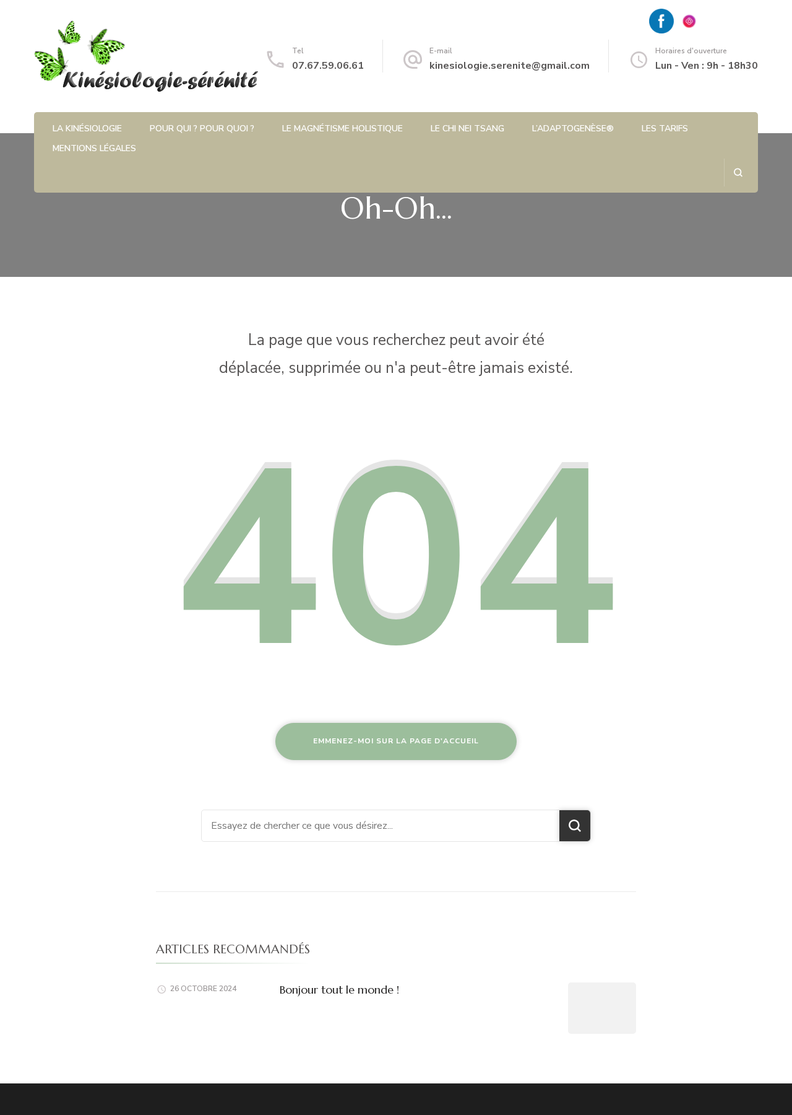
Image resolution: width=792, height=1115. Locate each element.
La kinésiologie (87, 128)
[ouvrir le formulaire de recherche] (738, 172)
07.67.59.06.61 (328, 65)
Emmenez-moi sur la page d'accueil (396, 741)
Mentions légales (94, 148)
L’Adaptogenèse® (573, 128)
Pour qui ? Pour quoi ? (202, 128)
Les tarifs (665, 128)
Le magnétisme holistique (342, 128)
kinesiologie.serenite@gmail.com (509, 65)
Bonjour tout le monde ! (339, 989)
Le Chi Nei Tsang (467, 128)
